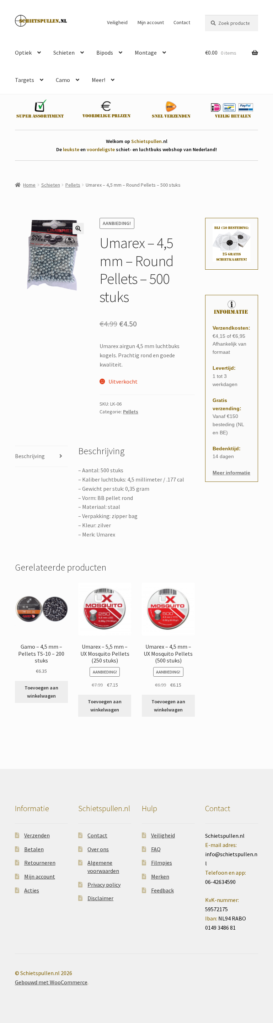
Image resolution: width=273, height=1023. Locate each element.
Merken (160, 876)
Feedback (162, 890)
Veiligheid (117, 22)
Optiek (23, 52)
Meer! (98, 79)
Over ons (98, 849)
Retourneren (39, 862)
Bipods (104, 52)
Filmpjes (161, 862)
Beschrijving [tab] (30, 456)
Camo (63, 79)
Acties (31, 890)
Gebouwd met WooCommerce (51, 982)
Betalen (34, 849)
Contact (181, 22)
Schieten (64, 52)
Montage (146, 52)
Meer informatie (231, 472)
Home (29, 185)
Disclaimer (100, 898)
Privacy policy (104, 884)
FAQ (156, 849)
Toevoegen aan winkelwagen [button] (41, 691)
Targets (24, 79)
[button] (78, 228)
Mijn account (151, 22)
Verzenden (37, 835)
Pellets (72, 185)
